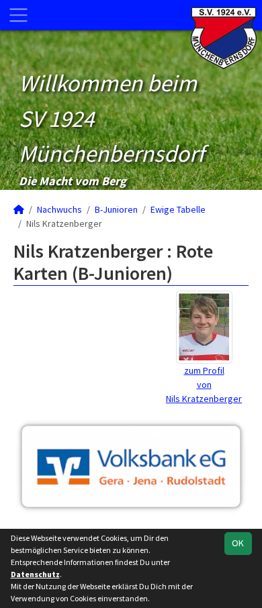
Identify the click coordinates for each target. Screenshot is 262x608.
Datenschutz (35, 574)
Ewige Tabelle (178, 209)
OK (238, 543)
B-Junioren (116, 209)
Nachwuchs (59, 209)
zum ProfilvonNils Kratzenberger (204, 384)
